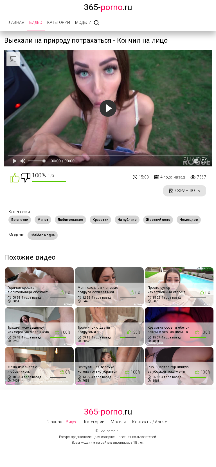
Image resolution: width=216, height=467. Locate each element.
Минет (42, 220)
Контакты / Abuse (149, 422)
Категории (58, 22)
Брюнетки (19, 220)
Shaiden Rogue (42, 235)
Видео (35, 22)
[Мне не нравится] (25, 177)
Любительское (70, 220)
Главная (15, 22)
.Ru (108, 411)
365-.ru (108, 7)
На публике (127, 220)
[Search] (96, 23)
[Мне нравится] (14, 177)
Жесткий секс (158, 220)
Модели (83, 22)
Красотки (100, 220)
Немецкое (188, 220)
